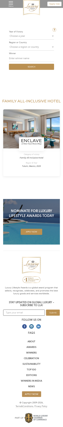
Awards (31, 347)
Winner (12, 53)
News (31, 387)
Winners (31, 353)
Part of (19, 418)
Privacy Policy (40, 406)
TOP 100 (31, 370)
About (31, 342)
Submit (53, 312)
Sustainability (31, 364)
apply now (31, 394)
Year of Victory (16, 32)
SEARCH (31, 66)
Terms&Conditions (24, 406)
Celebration (31, 359)
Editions (31, 375)
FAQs (31, 333)
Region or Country (18, 42)
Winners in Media (31, 381)
